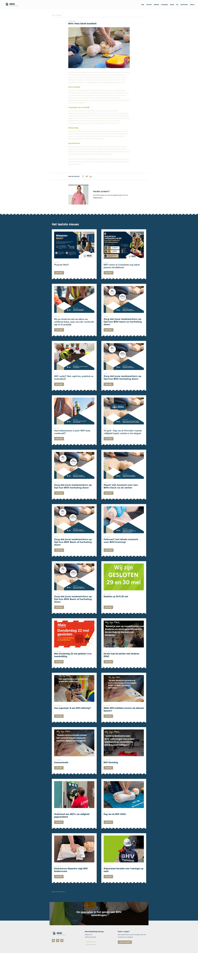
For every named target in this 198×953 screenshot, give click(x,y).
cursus (105, 95)
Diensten (156, 4)
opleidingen (80, 90)
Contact (192, 4)
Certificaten (184, 4)
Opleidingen (164, 4)
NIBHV (70, 151)
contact (84, 161)
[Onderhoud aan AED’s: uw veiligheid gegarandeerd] (74, 804)
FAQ (177, 4)
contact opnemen (124, 942)
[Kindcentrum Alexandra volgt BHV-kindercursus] (74, 858)
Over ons (149, 4)
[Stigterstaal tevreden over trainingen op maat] (123, 858)
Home (142, 4)
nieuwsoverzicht (59, 891)
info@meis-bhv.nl (97, 197)
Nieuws (172, 4)
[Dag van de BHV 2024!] (123, 804)
